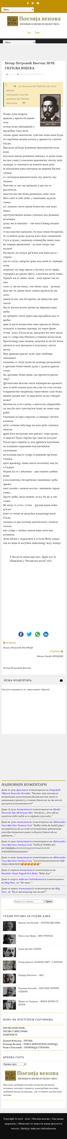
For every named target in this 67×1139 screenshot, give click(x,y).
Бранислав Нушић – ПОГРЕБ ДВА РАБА (39, 922)
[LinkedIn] (45, 634)
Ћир (37, 32)
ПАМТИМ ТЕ (10, 1034)
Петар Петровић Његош (32, 74)
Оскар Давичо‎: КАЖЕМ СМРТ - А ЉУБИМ (40, 962)
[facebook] (27, 3)
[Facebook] (21, 634)
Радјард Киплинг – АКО (31, 975)
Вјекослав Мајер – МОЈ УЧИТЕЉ (35, 936)
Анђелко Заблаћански (31, 879)
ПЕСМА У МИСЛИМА (15, 1031)
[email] (38, 3)
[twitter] (33, 3)
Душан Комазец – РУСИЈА (18, 1040)
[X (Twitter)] (29, 634)
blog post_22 (12, 882)
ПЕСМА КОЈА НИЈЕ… (14, 1027)
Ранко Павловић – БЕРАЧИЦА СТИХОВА (26, 1047)
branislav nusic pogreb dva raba (19, 873)
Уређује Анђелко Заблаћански (38, 1128)
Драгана (21, 789)
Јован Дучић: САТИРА (29, 949)
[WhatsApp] (38, 634)
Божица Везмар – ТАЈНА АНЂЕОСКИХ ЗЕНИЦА (30, 1044)
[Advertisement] (33, 599)
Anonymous (23, 809)
